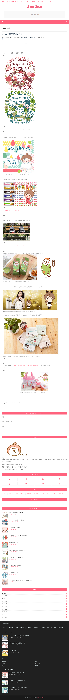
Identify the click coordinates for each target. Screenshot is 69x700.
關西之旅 (61, 494)
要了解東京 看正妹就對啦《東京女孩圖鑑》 (21, 580)
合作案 (3, 663)
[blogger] (26, 479)
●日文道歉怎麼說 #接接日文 (17, 512)
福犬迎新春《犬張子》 (15, 527)
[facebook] (59, 479)
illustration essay (33, 1)
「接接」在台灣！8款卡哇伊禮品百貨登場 (25, 365)
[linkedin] (59, 483)
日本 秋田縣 (12, 650)
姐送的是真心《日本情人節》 (17, 672)
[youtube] (43, 479)
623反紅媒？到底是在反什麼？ (17, 643)
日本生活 (29, 494)
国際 (17, 494)
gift (42, 1)
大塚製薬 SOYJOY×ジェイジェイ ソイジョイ (14, 210)
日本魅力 (42, 494)
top (3, 1)
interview (14, 1)
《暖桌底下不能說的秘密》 (16, 557)
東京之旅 (49, 494)
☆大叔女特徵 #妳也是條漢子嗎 (18, 688)
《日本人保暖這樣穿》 (15, 565)
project (22, 1)
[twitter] (26, 483)
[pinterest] (43, 483)
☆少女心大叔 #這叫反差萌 (17, 680)
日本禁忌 (36, 494)
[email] (10, 479)
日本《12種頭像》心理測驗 (16, 520)
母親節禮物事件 (13, 542)
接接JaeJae (40, 697)
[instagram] (10, 483)
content (48, 1)
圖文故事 (37, 663)
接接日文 (22, 494)
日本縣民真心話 (13, 572)
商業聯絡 (37, 666)
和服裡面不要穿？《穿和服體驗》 (18, 535)
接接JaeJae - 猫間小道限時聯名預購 (19, 635)
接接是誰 (4, 661)
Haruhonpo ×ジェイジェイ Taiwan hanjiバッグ (16, 245)
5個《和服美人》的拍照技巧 (17, 550)
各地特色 (11, 494)
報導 (36, 661)
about (8, 1)
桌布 (55, 494)
